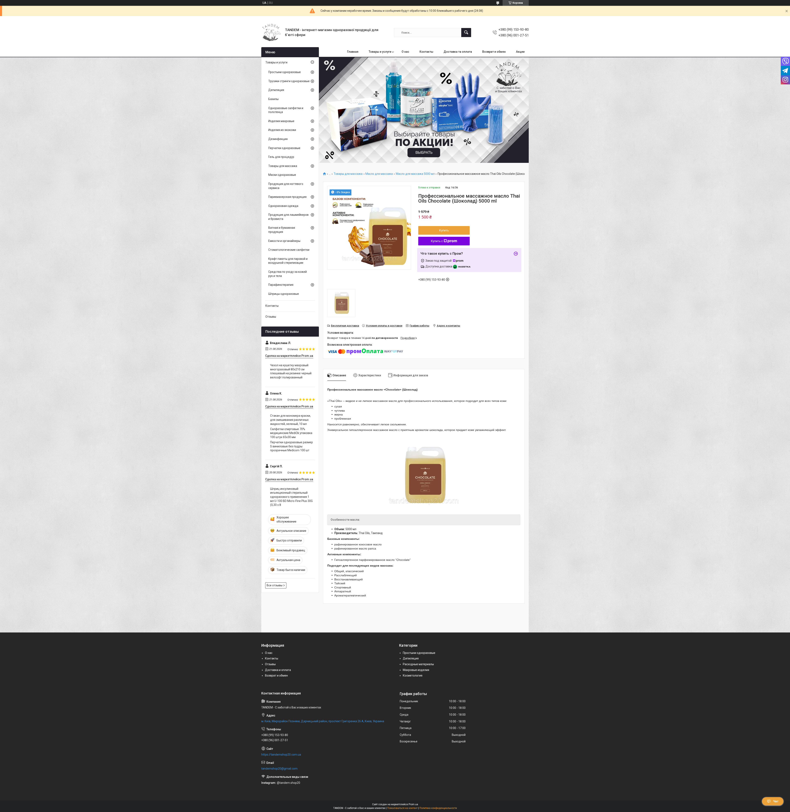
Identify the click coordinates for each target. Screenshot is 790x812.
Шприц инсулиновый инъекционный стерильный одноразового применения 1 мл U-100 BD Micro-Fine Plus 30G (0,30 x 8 (291, 496)
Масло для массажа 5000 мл (415, 173)
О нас (405, 51)
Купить (444, 230)
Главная (352, 51)
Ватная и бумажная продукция (281, 229)
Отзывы (270, 316)
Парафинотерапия (280, 284)
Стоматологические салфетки (288, 249)
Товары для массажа (348, 173)
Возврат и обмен (494, 51)
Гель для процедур (281, 157)
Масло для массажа (379, 173)
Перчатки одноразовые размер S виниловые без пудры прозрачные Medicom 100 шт (291, 446)
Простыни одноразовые (284, 72)
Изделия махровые (281, 121)
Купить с (437, 241)
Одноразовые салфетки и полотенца (285, 110)
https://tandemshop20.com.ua (281, 754)
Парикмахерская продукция (287, 196)
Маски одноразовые (282, 174)
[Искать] (466, 32)
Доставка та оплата (458, 51)
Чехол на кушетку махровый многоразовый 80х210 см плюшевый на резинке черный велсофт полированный (290, 371)
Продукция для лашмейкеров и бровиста (288, 216)
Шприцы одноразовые (283, 293)
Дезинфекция (278, 139)
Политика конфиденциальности (438, 808)
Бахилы (273, 99)
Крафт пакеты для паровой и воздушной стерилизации (288, 261)
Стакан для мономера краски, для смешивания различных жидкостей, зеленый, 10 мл (290, 419)
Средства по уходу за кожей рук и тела (287, 274)
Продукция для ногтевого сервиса (285, 186)
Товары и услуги (380, 51)
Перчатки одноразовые (284, 148)
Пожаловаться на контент (402, 808)
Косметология (412, 675)
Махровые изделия (416, 670)
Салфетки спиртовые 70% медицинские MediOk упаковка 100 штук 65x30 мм (291, 433)
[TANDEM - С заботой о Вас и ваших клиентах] (271, 32)
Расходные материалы (418, 664)
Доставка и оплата (278, 670)
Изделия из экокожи (282, 130)
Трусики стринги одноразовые (289, 81)
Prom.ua (413, 804)
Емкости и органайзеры (284, 241)
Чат (775, 801)
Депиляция (276, 90)
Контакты (426, 51)
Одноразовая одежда (283, 206)
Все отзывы (274, 585)
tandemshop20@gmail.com (279, 768)
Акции (520, 51)
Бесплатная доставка (345, 325)
